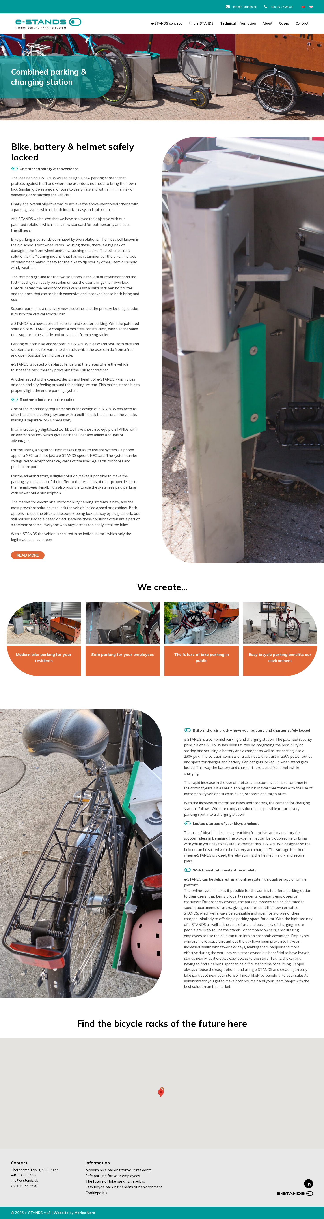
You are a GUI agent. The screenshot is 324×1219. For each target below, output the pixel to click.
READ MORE (28, 555)
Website (61, 1212)
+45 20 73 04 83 (282, 6)
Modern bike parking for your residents (44, 657)
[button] (161, 1093)
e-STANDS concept (166, 23)
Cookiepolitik (96, 1192)
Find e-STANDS (201, 23)
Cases (284, 23)
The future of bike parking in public (201, 657)
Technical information (238, 23)
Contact (302, 23)
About (267, 23)
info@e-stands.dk (245, 6)
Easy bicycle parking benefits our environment (124, 1187)
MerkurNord (84, 1212)
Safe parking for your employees (122, 654)
